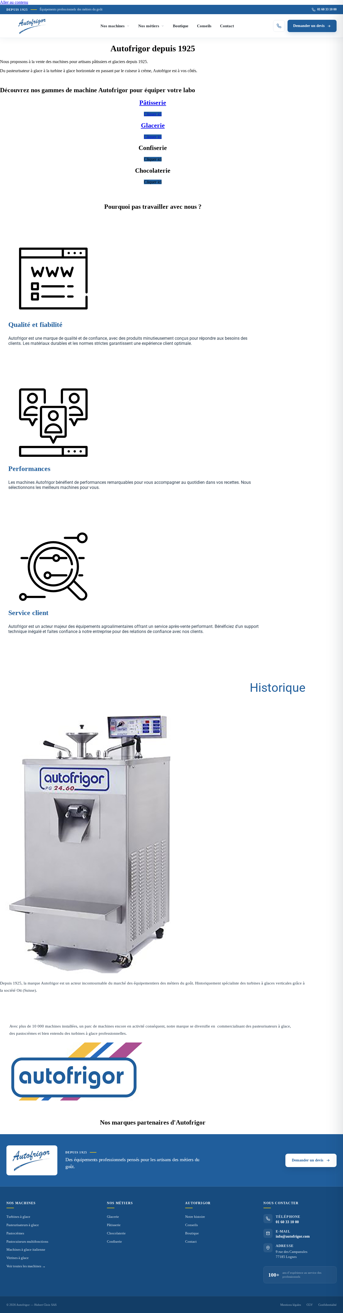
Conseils (204, 26)
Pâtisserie (114, 1225)
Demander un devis (309, 26)
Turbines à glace (18, 1217)
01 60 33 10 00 (327, 9)
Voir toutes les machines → (26, 1266)
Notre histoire (195, 1217)
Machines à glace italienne (25, 1250)
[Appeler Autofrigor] (279, 26)
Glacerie (113, 1217)
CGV (310, 1304)
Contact (227, 26)
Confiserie (114, 1241)
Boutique (180, 26)
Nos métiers (148, 26)
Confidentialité (327, 1304)
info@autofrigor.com (293, 1236)
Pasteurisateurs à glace (22, 1225)
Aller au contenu (14, 2)
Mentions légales (290, 1304)
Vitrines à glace (17, 1258)
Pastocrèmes (15, 1233)
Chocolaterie (116, 1233)
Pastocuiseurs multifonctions (27, 1241)
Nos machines (112, 26)
